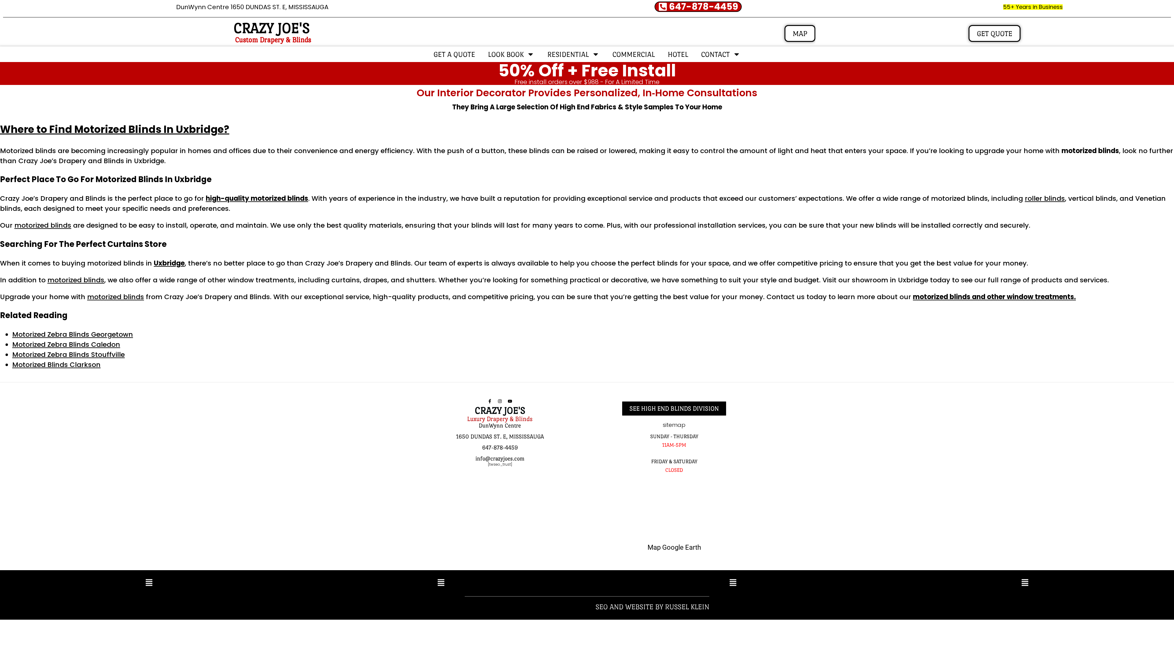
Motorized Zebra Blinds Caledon (66, 344)
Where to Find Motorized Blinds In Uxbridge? (114, 129)
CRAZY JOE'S (272, 28)
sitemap (674, 425)
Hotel (678, 54)
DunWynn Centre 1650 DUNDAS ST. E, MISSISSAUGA (252, 7)
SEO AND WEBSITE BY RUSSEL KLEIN (652, 607)
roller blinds (1045, 198)
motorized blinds (42, 225)
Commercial (633, 54)
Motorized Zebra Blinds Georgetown (72, 334)
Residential (568, 54)
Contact (715, 54)
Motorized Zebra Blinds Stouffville (68, 354)
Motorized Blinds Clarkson (56, 364)
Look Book (506, 54)
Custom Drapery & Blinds (273, 39)
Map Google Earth (674, 547)
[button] (149, 583)
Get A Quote (454, 54)
